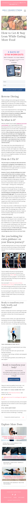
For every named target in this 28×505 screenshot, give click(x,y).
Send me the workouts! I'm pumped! (14, 89)
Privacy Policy (8, 497)
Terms (15, 497)
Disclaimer (21, 497)
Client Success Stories (14, 392)
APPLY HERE (13, 275)
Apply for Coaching (14, 379)
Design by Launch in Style (14, 500)
